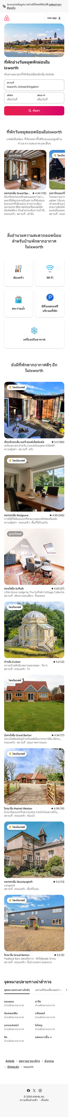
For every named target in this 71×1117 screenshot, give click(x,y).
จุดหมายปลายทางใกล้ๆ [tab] (17, 990)
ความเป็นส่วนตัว (29, 1100)
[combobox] (34, 87)
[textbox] (19, 99)
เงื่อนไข (45, 1100)
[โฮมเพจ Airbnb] (6, 18)
